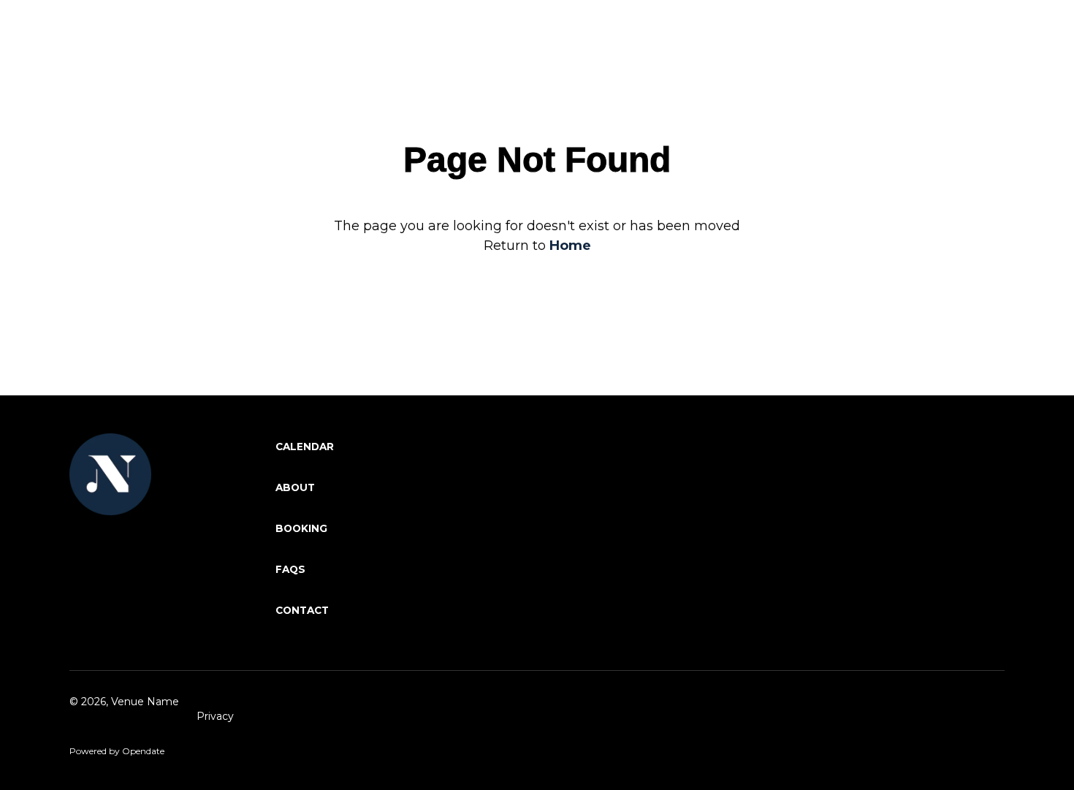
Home (570, 246)
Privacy (215, 716)
